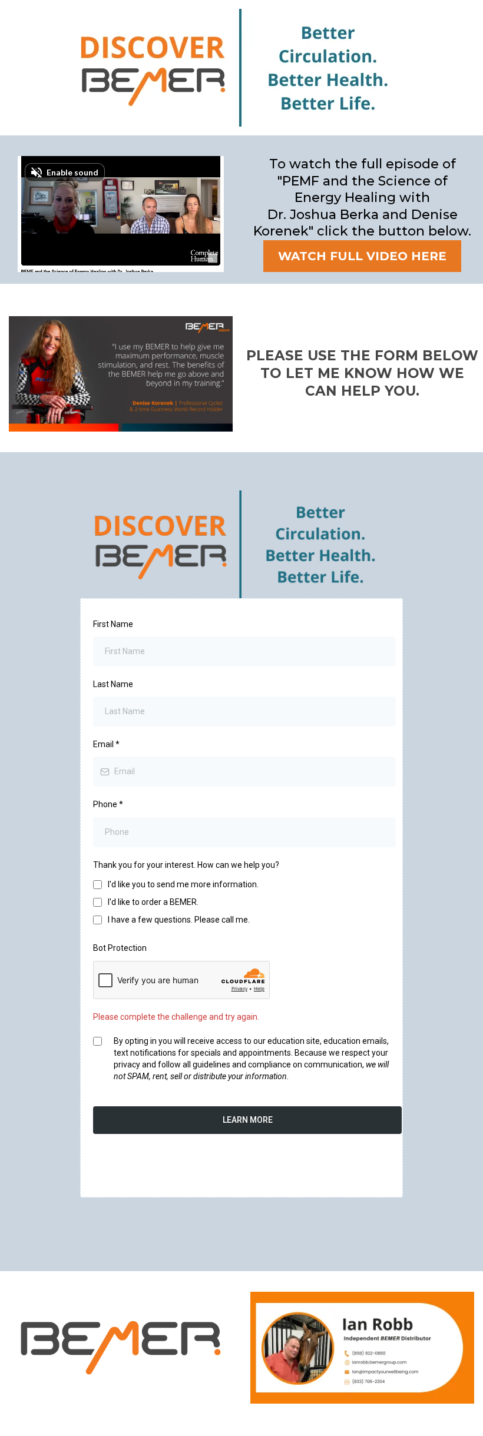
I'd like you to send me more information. (183, 884)
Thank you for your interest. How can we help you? (186, 865)
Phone (108, 804)
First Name (113, 624)
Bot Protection (120, 948)
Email (106, 744)
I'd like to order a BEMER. (153, 902)
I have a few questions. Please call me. (179, 919)
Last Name (113, 684)
